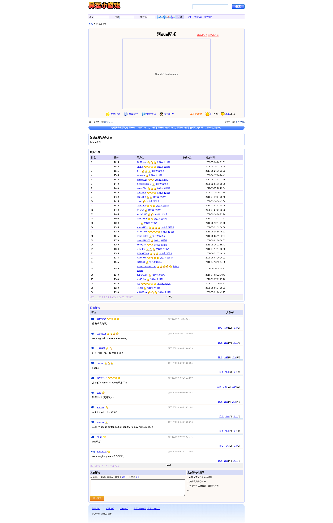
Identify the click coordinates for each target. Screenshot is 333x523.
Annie (100, 437)
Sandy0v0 (141, 245)
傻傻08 (140, 166)
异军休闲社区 (153, 508)
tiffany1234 (142, 232)
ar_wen (140, 210)
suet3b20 (141, 279)
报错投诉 (151, 114)
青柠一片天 (142, 179)
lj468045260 (143, 253)
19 (229, 387)
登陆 (124, 477)
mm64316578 (143, 240)
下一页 (125, 297)
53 (238, 387)
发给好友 (169, 114)
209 (216, 114)
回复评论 (95, 307)
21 (230, 342)
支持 (226, 328)
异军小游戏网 (140, 508)
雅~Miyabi (141, 162)
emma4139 (142, 227)
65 (232, 114)
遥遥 (99, 392)
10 (120, 297)
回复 (220, 328)
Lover (139, 201)
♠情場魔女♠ (142, 292)
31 (238, 401)
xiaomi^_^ (101, 451)
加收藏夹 (133, 114)
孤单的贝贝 (102, 378)
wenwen (141, 175)
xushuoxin (142, 258)
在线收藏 (115, 114)
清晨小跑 (240, 121)
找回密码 (198, 17)
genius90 (141, 197)
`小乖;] (140, 288)
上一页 (98, 297)
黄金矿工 (108, 121)
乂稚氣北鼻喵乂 (144, 184)
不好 (227, 114)
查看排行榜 (213, 35)
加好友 (160, 162)
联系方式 (110, 508)
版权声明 (124, 508)
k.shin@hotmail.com (146, 266)
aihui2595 (141, 192)
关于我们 (96, 508)
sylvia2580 (142, 214)
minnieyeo (142, 218)
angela (100, 363)
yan (138, 283)
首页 (90, 23)
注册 (190, 17)
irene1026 (142, 188)
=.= (138, 223)
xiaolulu (100, 407)
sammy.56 (101, 319)
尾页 (131, 297)
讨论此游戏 (202, 35)
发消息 (167, 162)
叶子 (139, 171)
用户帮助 (208, 17)
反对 (235, 328)
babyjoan (101, 333)
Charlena (141, 205)
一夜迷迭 (101, 348)
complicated (142, 236)
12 (230, 328)
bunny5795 (142, 275)
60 (230, 460)
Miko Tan (141, 249)
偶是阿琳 (141, 262)
